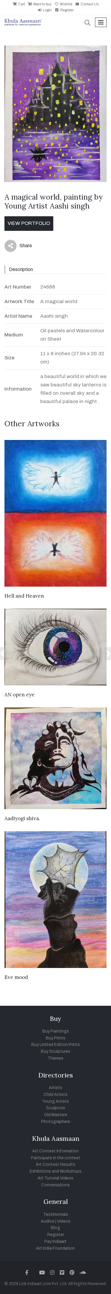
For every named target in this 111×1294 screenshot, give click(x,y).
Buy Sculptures (55, 1051)
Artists (55, 1087)
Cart (21, 4)
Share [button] (21, 247)
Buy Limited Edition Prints (55, 1044)
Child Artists (55, 1094)
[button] (88, 23)
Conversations (55, 1185)
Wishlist (65, 4)
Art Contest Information (55, 1151)
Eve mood (16, 977)
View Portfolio (29, 223)
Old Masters (55, 1115)
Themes (55, 1058)
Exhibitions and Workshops (55, 1171)
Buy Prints (55, 1038)
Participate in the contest (55, 1158)
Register (66, 10)
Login (47, 10)
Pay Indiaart (55, 1241)
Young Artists (55, 1101)
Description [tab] (21, 269)
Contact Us (89, 4)
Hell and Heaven (24, 596)
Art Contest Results (55, 1164)
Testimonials (55, 1214)
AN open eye (19, 694)
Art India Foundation (55, 1248)
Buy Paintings (55, 1031)
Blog (55, 1228)
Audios (47, 1221)
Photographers (55, 1121)
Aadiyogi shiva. (22, 818)
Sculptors (55, 1108)
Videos (63, 1221)
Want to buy (42, 4)
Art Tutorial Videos (55, 1178)
